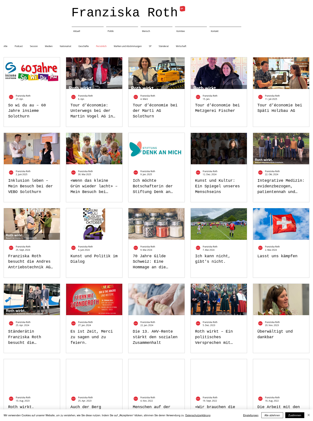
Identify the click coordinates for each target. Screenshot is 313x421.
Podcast (19, 46)
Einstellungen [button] (250, 415)
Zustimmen (294, 415)
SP (150, 46)
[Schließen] (308, 415)
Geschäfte (83, 46)
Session (34, 46)
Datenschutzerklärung (197, 415)
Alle (5, 46)
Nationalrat (65, 46)
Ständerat (164, 46)
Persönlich (101, 46)
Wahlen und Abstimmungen (128, 46)
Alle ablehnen (272, 415)
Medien (49, 46)
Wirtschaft (181, 46)
